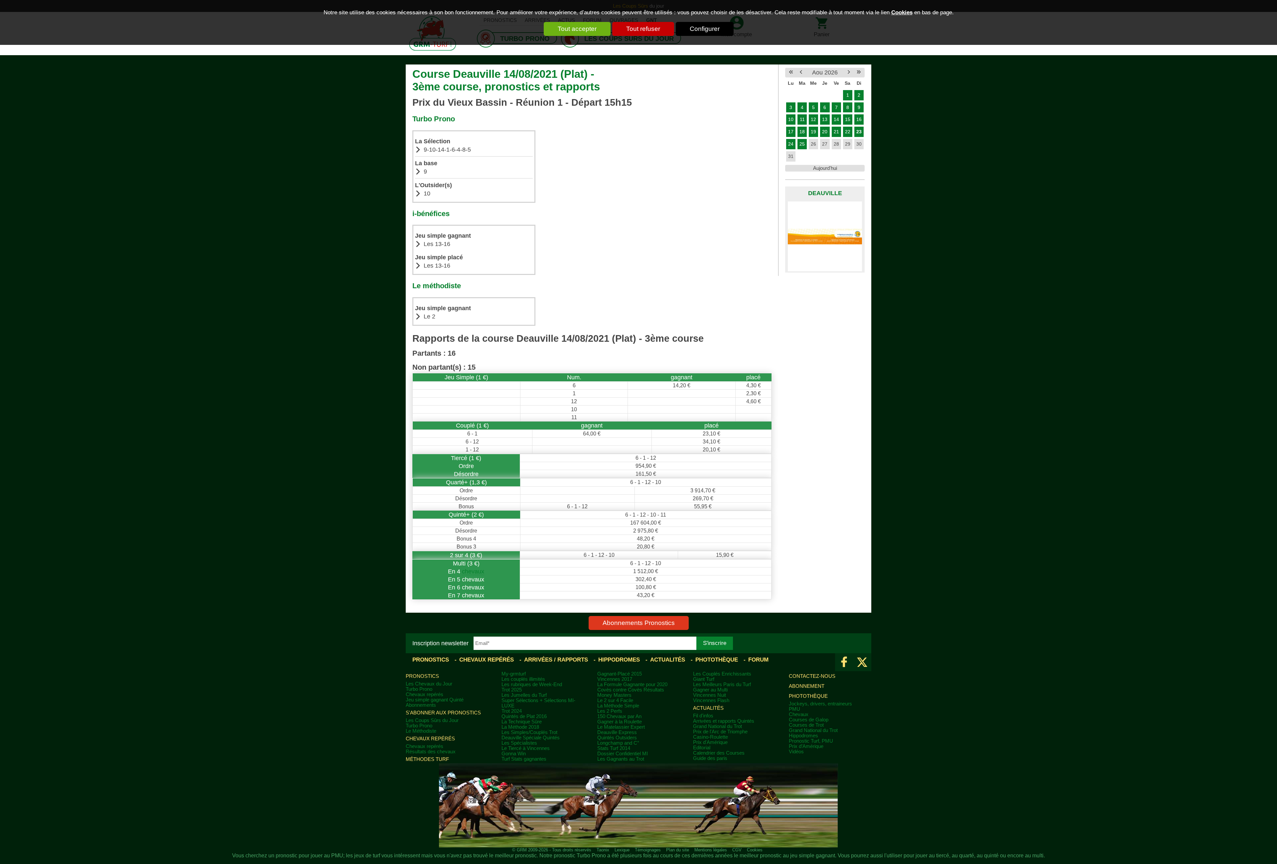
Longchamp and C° (618, 743)
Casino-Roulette (710, 737)
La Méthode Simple (618, 705)
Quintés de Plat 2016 (524, 716)
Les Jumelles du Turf (524, 695)
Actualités (667, 660)
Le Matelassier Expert (621, 727)
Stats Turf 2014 (613, 748)
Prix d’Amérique (806, 746)
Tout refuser (643, 28)
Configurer (705, 28)
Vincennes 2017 (614, 679)
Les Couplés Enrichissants (722, 674)
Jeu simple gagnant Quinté (435, 699)
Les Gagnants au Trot (620, 759)
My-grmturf (513, 674)
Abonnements (421, 705)
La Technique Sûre (521, 721)
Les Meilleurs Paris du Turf (722, 684)
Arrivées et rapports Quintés (723, 721)
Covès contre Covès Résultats (630, 689)
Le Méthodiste (421, 731)
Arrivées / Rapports (556, 660)
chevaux (473, 571)
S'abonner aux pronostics (443, 712)
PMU (794, 709)
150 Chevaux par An (619, 716)
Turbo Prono (419, 689)
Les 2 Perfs (609, 711)
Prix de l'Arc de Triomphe (720, 731)
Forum (758, 660)
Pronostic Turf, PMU (811, 741)
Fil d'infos (703, 715)
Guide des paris (710, 758)
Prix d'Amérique (710, 742)
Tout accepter (577, 28)
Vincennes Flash (711, 700)
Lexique (622, 849)
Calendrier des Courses (719, 753)
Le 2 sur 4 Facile (615, 700)
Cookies (902, 12)
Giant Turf (703, 679)
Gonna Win (513, 753)
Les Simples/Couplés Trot (529, 732)
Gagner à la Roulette (619, 721)
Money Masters (614, 695)
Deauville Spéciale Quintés (530, 737)
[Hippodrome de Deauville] (825, 236)
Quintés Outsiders (617, 737)
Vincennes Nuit (709, 695)
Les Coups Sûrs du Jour (432, 720)
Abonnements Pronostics (639, 622)
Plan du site (677, 849)
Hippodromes (619, 660)
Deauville (825, 193)
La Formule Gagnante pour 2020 (632, 684)
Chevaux (798, 714)
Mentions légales (710, 849)
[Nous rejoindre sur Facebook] (844, 662)
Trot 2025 (511, 689)
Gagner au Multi (710, 689)
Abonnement (806, 686)
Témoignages (648, 849)
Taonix (603, 849)
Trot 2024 (511, 711)
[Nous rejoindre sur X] (862, 662)
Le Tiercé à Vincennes (525, 748)
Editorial (701, 747)
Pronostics (430, 660)
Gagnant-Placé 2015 (619, 674)
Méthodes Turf (427, 759)
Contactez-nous (812, 676)
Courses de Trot (806, 725)
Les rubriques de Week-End (531, 684)
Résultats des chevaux (431, 751)
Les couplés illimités (523, 679)
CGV (737, 849)
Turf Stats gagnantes (523, 759)
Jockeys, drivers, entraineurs (820, 703)
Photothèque (716, 660)
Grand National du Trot (717, 726)
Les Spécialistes (519, 743)
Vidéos (796, 751)
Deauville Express (617, 732)
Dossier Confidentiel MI (622, 753)
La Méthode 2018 (520, 727)
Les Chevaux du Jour (429, 683)
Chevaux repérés (486, 660)
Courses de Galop (808, 719)
